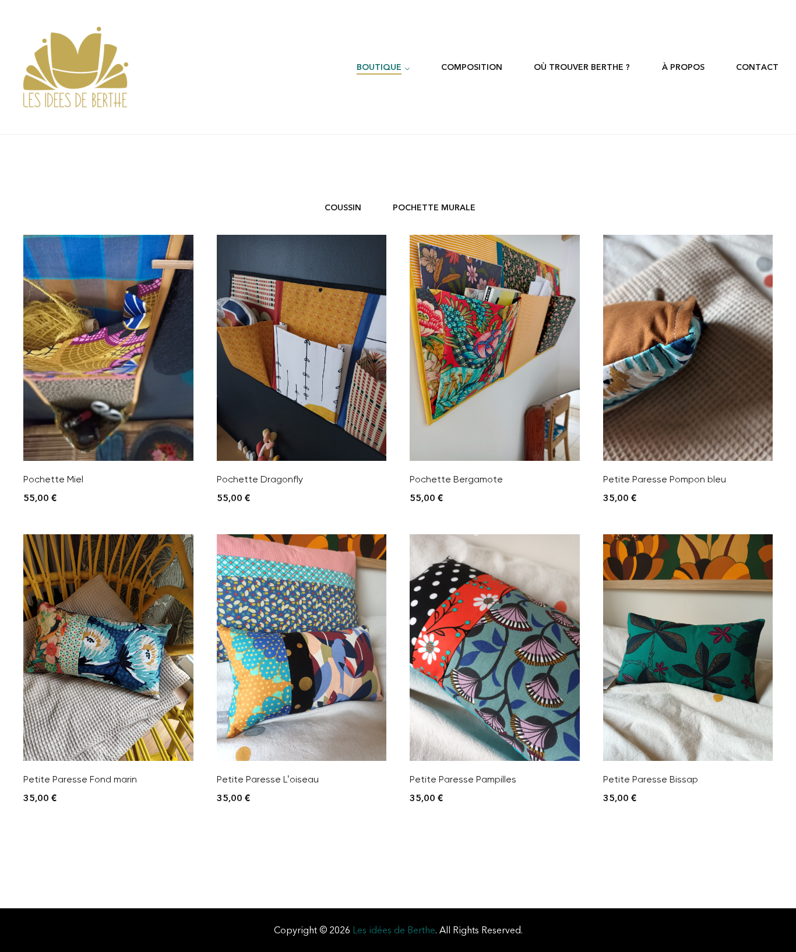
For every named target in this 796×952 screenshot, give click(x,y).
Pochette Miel (53, 479)
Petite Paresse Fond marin (80, 779)
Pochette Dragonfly (260, 479)
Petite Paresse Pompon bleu (664, 479)
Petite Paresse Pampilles (463, 779)
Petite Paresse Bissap (650, 779)
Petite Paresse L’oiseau (268, 779)
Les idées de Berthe (394, 930)
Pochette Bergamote (456, 479)
